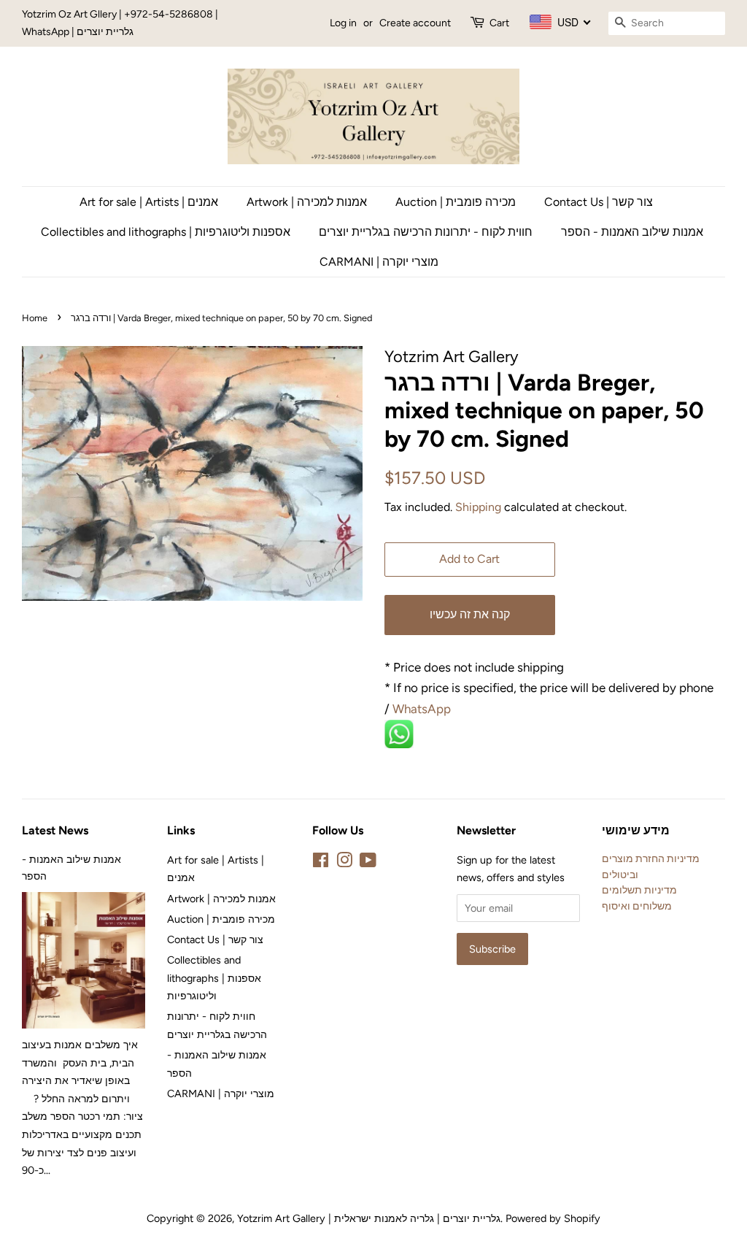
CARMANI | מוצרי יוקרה (379, 262)
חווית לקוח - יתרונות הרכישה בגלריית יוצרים (426, 232)
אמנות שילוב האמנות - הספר (632, 232)
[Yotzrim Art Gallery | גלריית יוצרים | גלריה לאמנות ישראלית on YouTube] (368, 862)
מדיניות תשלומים (639, 890)
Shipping (478, 507)
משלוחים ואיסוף (637, 906)
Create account (415, 23)
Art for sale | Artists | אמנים (149, 202)
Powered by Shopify (553, 1218)
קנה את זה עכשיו (470, 614)
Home (34, 317)
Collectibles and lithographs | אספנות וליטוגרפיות (165, 232)
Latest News (55, 830)
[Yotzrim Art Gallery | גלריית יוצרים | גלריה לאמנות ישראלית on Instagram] (344, 862)
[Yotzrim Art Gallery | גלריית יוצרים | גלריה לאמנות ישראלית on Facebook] (320, 862)
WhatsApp (423, 709)
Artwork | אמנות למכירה (307, 202)
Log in (343, 23)
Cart (499, 23)
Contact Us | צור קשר (598, 202)
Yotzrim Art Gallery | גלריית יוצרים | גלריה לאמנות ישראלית (368, 1218)
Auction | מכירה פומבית (455, 202)
